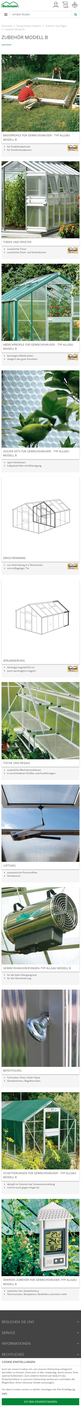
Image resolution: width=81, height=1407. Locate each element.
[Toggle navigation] (6, 14)
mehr (4, 1393)
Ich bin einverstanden (40, 1401)
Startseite (7, 25)
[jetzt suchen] (75, 14)
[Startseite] (10, 4)
